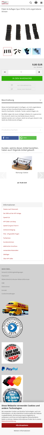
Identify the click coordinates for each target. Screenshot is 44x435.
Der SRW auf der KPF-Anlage (12, 213)
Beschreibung (8, 100)
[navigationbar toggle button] (41, 2)
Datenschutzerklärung (9, 421)
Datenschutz (6, 287)
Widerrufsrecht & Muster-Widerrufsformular (15, 279)
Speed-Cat (6, 217)
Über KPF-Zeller (8, 259)
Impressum (5, 276)
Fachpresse (6, 238)
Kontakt (4, 290)
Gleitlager (6, 254)
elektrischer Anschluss (10, 246)
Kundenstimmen (8, 242)
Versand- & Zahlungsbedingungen (12, 272)
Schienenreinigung (9, 230)
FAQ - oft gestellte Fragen (11, 234)
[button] (5, 72)
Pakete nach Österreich (10, 209)
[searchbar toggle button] (30, 2)
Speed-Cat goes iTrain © (10, 226)
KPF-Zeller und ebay (9, 222)
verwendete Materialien (10, 250)
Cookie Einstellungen (8, 294)
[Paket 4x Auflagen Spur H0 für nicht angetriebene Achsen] (22, 30)
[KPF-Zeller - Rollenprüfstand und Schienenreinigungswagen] (4, 2)
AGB (3, 283)
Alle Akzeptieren (22, 425)
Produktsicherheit (10, 130)
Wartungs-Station (22, 173)
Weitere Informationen (22, 431)
